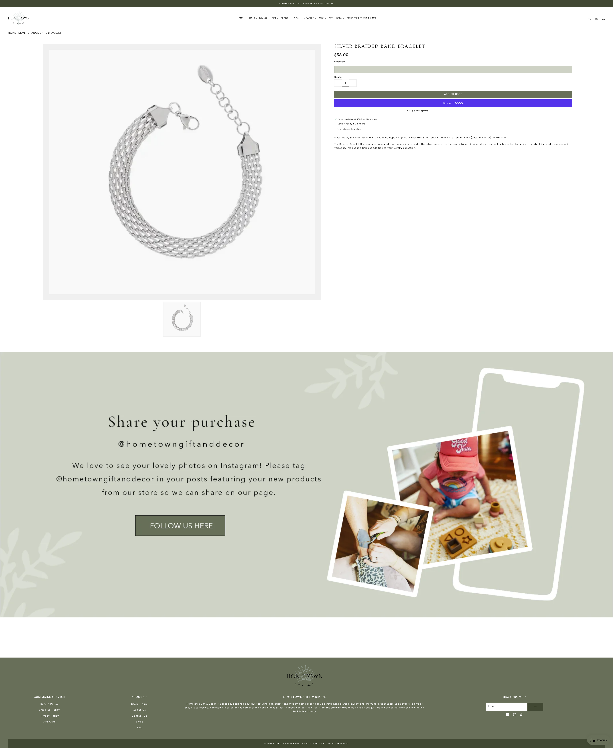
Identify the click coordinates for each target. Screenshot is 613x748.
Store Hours (139, 704)
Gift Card (49, 721)
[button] (589, 18)
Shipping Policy (49, 709)
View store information (349, 129)
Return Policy (49, 704)
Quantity (338, 77)
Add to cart (453, 94)
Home (12, 32)
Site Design (313, 744)
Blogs (139, 721)
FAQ (139, 727)
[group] (306, 484)
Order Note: (340, 61)
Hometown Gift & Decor (288, 744)
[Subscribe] (535, 707)
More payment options (417, 111)
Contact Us (139, 715)
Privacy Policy (49, 715)
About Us (139, 709)
